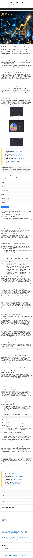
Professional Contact (4, 190)
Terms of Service (4, 520)
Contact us (3, 517)
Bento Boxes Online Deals (16, 159)
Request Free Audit (5, 206)
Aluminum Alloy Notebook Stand (14, 555)
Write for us (4, 519)
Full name (3, 182)
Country (2, 202)
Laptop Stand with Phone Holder (24, 555)
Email (2, 186)
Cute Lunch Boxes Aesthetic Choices (18, 154)
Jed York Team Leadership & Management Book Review (11, 539)
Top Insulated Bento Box (15, 155)
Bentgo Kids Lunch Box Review (17, 151)
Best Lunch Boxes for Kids (18, 152)
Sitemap (3, 523)
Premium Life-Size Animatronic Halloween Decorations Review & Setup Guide (15, 531)
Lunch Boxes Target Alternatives (18, 158)
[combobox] (16, 204)
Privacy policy (4, 521)
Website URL (3, 194)
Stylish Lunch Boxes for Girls (14, 162)
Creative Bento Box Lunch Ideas (15, 161)
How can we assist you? (5, 198)
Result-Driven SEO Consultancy (16, 3)
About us (3, 516)
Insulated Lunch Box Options (17, 157)
